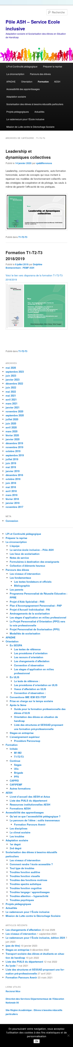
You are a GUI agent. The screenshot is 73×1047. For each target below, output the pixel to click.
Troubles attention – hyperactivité (29, 896)
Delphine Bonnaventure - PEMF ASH (24, 266)
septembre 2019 (15, 455)
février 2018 (12, 499)
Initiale (14, 748)
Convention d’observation (29, 665)
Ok (36, 1041)
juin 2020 (11, 423)
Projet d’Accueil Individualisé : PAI (30, 609)
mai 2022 (11, 391)
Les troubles (17, 836)
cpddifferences (44, 163)
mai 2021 (11, 395)
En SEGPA (16, 645)
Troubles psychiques (22, 900)
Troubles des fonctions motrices (28, 880)
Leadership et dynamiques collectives (28, 154)
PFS (16, 776)
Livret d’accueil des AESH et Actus (30, 796)
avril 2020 (11, 427)
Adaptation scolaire (16, 96)
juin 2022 (11, 387)
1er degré (15, 844)
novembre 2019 (14, 447)
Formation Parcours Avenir (29, 824)
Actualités (39, 111)
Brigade (18, 772)
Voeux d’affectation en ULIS (30, 689)
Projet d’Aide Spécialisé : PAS (27, 601)
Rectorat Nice (13, 991)
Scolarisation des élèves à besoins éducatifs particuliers (34, 104)
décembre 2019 (14, 443)
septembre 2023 (15, 371)
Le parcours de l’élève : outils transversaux (35, 820)
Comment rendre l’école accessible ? (31, 864)
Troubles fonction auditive (25, 872)
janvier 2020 (12, 439)
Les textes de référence (27, 649)
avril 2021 (11, 399)
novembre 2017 (14, 507)
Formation (43, 81)
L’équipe (14, 546)
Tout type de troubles (22, 868)
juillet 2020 (12, 419)
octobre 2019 (13, 451)
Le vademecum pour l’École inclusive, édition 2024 (35, 937)
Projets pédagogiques (17, 111)
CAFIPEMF (16, 784)
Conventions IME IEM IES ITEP (28, 697)
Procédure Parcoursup (27, 741)
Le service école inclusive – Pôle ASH (32, 550)
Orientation (26, 81)
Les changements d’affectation (31, 661)
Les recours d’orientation (28, 657)
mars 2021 (11, 403)
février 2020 (12, 435)
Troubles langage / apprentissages (30, 892)
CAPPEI (14, 780)
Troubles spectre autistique (25, 884)
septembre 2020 (15, 415)
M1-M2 (18, 752)
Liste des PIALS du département (28, 800)
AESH (57, 81)
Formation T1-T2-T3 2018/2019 (24, 255)
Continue (15, 761)
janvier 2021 (12, 407)
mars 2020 (11, 431)
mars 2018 (11, 495)
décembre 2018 (14, 475)
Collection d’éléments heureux (27, 565)
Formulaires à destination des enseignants (34, 561)
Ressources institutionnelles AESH (30, 804)
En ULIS (14, 677)
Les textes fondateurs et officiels (32, 581)
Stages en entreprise (22, 733)
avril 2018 (11, 491)
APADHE (11, 81)
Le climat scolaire (20, 832)
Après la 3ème (18, 705)
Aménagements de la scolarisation (30, 613)
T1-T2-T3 (22, 237)
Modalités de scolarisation (25, 633)
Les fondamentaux (20, 577)
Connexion (12, 521)
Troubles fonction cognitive (26, 888)
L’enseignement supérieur (25, 737)
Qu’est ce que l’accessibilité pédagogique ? (35, 816)
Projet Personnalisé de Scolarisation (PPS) (35, 629)
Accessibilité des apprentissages (23, 89)
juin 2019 (11, 463)
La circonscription (15, 74)
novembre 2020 (14, 411)
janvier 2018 (12, 503)
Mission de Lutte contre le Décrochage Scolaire (30, 126)
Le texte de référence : (26, 681)
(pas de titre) (13, 945)
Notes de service (19, 557)
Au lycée (11, 965)
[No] (68, 1035)
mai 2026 (11, 367)
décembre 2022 (14, 383)
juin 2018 (11, 483)
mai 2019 (11, 467)
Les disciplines (18, 828)
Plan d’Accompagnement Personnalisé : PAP (36, 605)
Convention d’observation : (29, 693)
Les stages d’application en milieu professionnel (38, 617)
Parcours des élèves (40, 74)
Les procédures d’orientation (31, 653)
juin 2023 (11, 375)
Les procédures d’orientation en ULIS (35, 685)
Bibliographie (22, 585)
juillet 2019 (12, 459)
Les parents (16, 589)
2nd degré (15, 848)
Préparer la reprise (52, 66)
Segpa (17, 765)
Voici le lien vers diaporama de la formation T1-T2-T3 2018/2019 (34, 277)
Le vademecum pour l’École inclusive (25, 119)
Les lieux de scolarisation (24, 554)
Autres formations (20, 788)
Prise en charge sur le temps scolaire (31, 701)
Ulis (16, 768)
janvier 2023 (12, 379)
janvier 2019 (12, 471)
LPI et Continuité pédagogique (21, 66)
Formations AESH (20, 808)
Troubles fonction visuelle (25, 876)
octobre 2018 (13, 479)
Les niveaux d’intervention (25, 573)
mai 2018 (11, 487)
